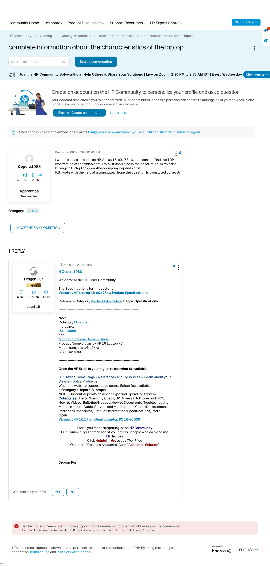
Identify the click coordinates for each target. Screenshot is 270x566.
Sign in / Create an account (79, 113)
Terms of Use (40, 552)
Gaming (46, 36)
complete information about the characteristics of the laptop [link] (146, 36)
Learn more (118, 113)
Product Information (106, 301)
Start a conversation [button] (96, 62)
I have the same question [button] (38, 228)
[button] (175, 153)
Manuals (80, 322)
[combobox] (39, 62)
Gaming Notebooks (75, 36)
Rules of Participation (74, 552)
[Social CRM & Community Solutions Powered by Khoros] (221, 550)
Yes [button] (58, 492)
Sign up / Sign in (246, 22)
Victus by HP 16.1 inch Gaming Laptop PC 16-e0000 (99, 419)
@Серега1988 (70, 272)
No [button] (73, 492)
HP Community (19, 36)
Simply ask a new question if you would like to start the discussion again (144, 132)
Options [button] (256, 48)
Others (32, 210)
